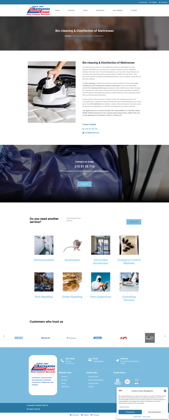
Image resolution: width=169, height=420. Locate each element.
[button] (165, 391)
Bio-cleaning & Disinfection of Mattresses (88, 36)
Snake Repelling (72, 296)
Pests (85, 10)
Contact (134, 10)
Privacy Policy (146, 416)
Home (57, 10)
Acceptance (130, 412)
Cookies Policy (137, 416)
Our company (118, 10)
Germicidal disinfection (100, 261)
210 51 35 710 (84, 166)
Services (71, 10)
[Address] (117, 360)
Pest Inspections (100, 296)
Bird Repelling (44, 296)
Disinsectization (44, 260)
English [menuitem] (154, 2)
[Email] (90, 359)
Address (124, 358)
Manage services (124, 407)
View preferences (154, 412)
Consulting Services (129, 298)
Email (95, 358)
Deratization (72, 260)
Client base (100, 10)
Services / (68, 36)
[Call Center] (62, 360)
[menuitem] (142, 2)
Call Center (70, 358)
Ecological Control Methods (129, 261)
